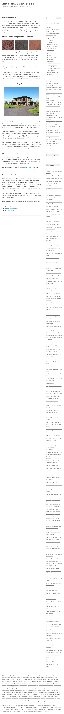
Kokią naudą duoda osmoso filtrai (54, 93)
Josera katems (31, 711)
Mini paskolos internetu (42, 679)
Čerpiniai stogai (50, 37)
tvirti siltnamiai (42, 681)
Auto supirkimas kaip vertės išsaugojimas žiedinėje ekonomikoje (53, 447)
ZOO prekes (47, 696)
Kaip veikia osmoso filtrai (52, 262)
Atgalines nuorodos (37, 694)
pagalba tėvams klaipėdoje (49, 690)
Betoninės (51, 40)
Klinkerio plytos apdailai (11, 208)
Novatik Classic (50, 50)
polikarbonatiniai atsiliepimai (53, 681)
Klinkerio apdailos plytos (53, 46)
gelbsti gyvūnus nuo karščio (49, 701)
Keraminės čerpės (9, 210)
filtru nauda (8, 698)
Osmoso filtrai (10, 675)
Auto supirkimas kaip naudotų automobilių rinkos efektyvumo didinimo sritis (53, 477)
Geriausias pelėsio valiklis (52, 100)
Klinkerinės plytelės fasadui (52, 29)
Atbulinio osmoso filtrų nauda (53, 224)
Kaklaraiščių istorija (50, 383)
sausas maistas (20, 703)
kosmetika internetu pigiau (50, 688)
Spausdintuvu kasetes (15, 696)
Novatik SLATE (50, 52)
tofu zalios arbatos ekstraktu (27, 677)
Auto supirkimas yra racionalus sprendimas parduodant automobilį (53, 528)
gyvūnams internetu (43, 703)
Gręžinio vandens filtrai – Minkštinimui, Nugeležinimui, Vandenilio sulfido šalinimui (54, 337)
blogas (31, 707)
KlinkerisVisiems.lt (28, 167)
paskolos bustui (20, 679)
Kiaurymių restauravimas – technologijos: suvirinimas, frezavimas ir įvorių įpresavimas (54, 563)
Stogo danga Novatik (51, 48)
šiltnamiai (56, 700)
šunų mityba (13, 703)
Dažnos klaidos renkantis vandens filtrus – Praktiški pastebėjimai (53, 316)
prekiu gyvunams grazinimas (51, 677)
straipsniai (36, 707)
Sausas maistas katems (40, 709)
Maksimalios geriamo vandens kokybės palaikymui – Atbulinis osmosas (53, 298)
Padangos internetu (7, 711)
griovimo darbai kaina (50, 687)
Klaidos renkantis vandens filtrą (53, 273)
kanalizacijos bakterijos (51, 698)
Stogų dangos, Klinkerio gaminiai (18, 3)
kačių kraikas (27, 703)
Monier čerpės (51, 38)
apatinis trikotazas (12, 688)
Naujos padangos (16, 711)
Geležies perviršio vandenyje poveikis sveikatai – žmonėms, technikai (53, 183)
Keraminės (51, 42)
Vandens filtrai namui (51, 599)
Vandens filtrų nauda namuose (53, 494)
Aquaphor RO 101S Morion (54, 63)
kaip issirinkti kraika (38, 701)
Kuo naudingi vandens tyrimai (53, 175)
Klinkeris (4, 11)
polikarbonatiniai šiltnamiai (32, 681)
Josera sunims (24, 711)
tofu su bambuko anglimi (14, 677)
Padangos (46, 711)
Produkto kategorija (51, 35)
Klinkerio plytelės (9, 206)
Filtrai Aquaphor (29, 675)
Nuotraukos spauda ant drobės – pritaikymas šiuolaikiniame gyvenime (54, 430)
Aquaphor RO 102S (52, 65)
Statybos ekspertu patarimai (49, 694)
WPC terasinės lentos (51, 95)
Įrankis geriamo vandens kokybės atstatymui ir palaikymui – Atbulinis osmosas (54, 89)
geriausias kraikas (6, 705)
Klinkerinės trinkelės (52, 57)
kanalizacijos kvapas (40, 698)
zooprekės (20, 705)
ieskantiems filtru (54, 696)
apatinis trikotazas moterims (16, 690)
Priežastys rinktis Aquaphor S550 (54, 359)
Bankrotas (50, 679)
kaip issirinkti (23, 681)
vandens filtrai (23, 694)
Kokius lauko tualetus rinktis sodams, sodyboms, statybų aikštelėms (53, 238)
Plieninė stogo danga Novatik (53, 33)
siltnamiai (4, 701)
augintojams (26, 707)
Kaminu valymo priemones (37, 683)
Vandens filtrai (21, 11)
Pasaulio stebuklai (23, 685)
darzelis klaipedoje (38, 690)
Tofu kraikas (12, 709)
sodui (34, 700)
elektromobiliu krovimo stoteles (9, 679)
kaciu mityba (33, 679)
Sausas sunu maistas (29, 709)
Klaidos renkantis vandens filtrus (54, 178)
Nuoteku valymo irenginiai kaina (46, 685)
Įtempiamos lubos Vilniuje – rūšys (54, 130)
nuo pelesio (29, 694)
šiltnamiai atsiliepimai (6, 683)
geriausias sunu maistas (27, 701)
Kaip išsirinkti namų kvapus (52, 568)
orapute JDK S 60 (10, 687)
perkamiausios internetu (54, 703)
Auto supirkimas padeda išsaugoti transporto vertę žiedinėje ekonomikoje (54, 197)
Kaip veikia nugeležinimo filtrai (53, 593)
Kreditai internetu (58, 709)
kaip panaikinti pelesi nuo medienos (35, 688)
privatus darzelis (49, 700)
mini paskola (27, 679)
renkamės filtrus (48, 705)
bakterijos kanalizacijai (22, 688)
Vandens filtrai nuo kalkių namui (53, 246)
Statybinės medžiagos (33, 685)
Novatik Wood (50, 53)
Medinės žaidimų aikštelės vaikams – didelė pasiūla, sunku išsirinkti (53, 126)
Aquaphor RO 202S (52, 66)
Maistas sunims (5, 709)
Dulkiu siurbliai (40, 696)
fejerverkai (30, 700)
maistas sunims (17, 701)
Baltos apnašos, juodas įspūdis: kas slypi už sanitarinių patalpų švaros (53, 424)
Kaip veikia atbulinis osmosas (53, 206)
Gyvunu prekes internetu (55, 707)
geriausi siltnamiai (15, 681)
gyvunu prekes (10, 701)
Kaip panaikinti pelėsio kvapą (53, 616)
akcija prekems (14, 705)
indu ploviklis (28, 687)
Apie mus (11, 11)
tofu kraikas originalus (39, 677)
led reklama (26, 705)
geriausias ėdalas (19, 707)
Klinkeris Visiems (50, 31)
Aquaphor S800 (51, 70)
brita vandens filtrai (41, 700)
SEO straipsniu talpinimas (19, 675)
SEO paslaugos (15, 683)
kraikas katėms (34, 703)
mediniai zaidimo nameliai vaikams (28, 696)
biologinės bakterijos (30, 698)
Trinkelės (48, 55)
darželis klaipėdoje (18, 692)
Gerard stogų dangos (52, 44)
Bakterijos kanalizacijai (49, 683)
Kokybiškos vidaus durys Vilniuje (54, 386)
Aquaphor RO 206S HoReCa (54, 68)
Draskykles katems (39, 711)
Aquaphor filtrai (51, 61)
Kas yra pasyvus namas (51, 115)
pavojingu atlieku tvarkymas (38, 687)
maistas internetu (10, 707)
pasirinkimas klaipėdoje (29, 692)
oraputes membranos (20, 687)
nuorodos (47, 707)
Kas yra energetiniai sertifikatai (53, 102)
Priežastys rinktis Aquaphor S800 (40, 675)
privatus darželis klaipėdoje (50, 692)
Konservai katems (20, 709)
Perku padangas (49, 709)
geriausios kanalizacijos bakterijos (19, 700)
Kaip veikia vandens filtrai (52, 590)
